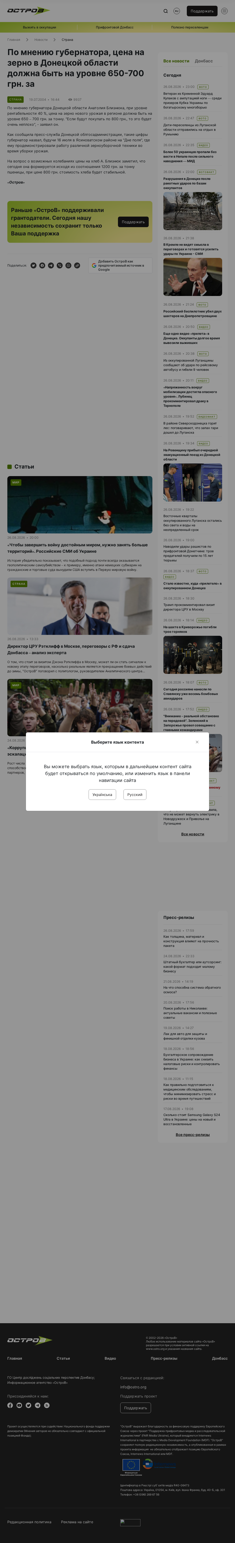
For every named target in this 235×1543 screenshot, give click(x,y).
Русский (135, 794)
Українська (102, 794)
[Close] (197, 742)
